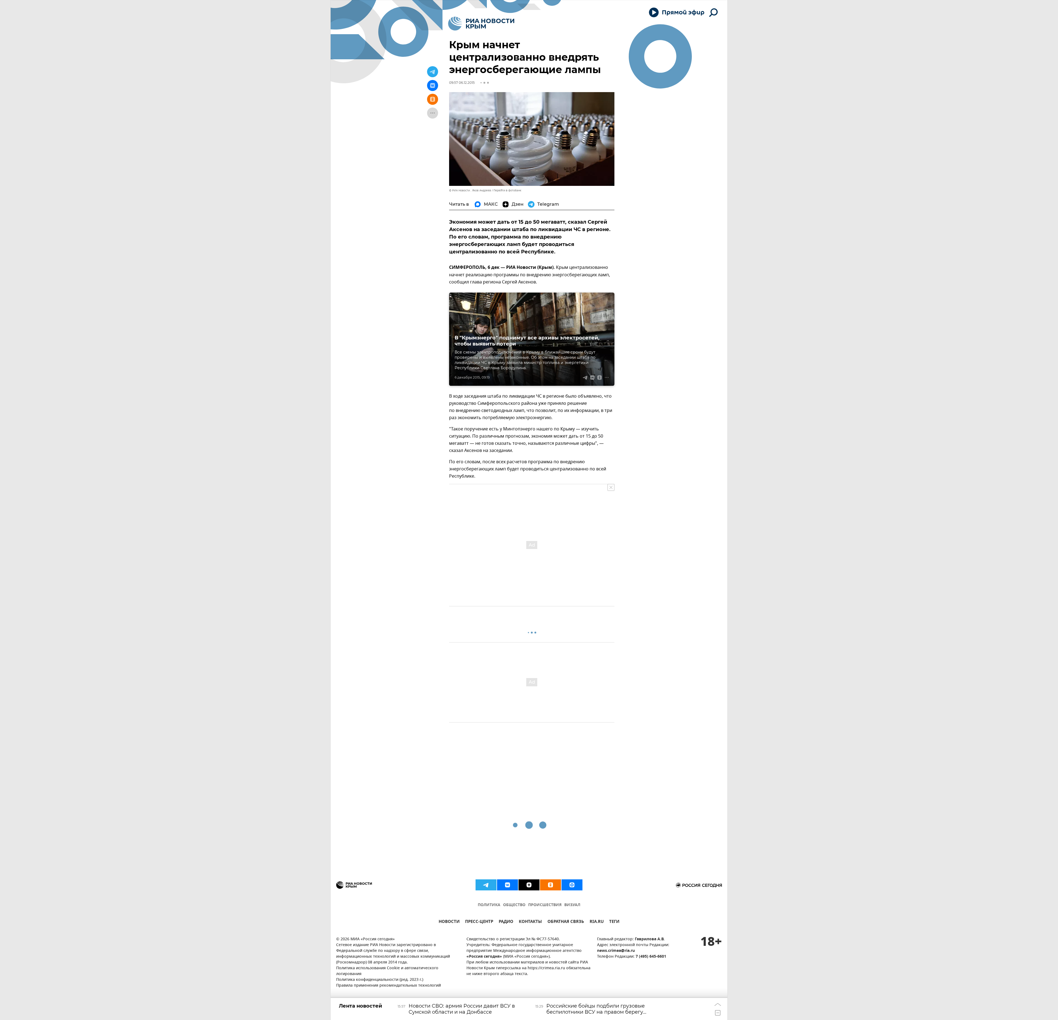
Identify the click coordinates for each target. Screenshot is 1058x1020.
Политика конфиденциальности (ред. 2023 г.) (379, 980)
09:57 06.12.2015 (462, 83)
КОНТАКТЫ (530, 922)
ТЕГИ (614, 922)
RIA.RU (597, 922)
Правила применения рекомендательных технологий (388, 985)
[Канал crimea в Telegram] (486, 884)
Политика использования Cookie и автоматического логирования (387, 971)
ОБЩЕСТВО (514, 905)
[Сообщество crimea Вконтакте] (507, 884)
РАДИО (506, 922)
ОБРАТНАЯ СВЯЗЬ (565, 922)
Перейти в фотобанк (507, 190)
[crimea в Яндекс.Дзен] (529, 884)
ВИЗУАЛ (572, 905)
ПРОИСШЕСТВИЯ (545, 905)
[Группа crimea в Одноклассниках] (550, 884)
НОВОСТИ (449, 922)
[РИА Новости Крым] (481, 23)
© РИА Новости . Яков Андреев (470, 190)
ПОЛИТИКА (489, 905)
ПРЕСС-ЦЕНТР (479, 922)
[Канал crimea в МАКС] (572, 884)
